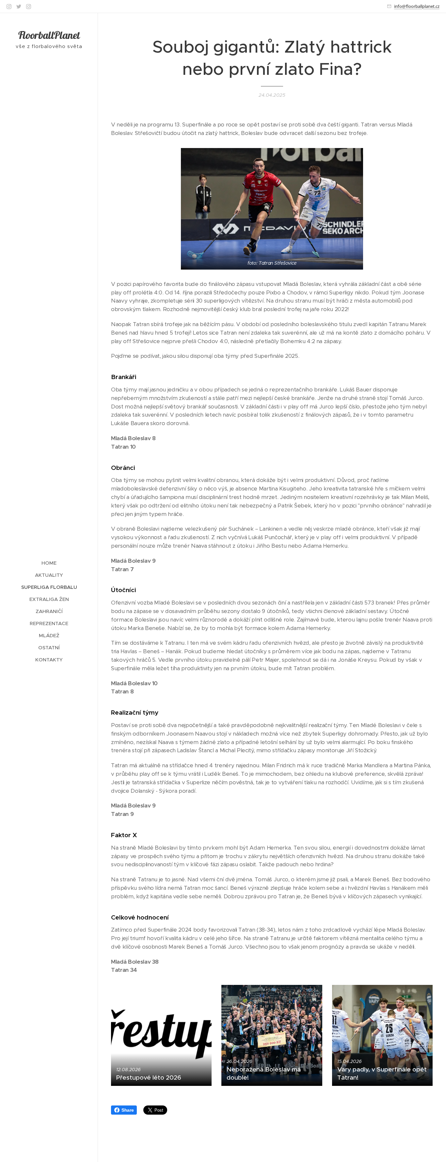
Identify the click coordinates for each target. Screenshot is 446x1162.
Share (127, 1110)
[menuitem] (49, 563)
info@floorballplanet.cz (416, 6)
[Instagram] (9, 6)
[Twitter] (19, 6)
